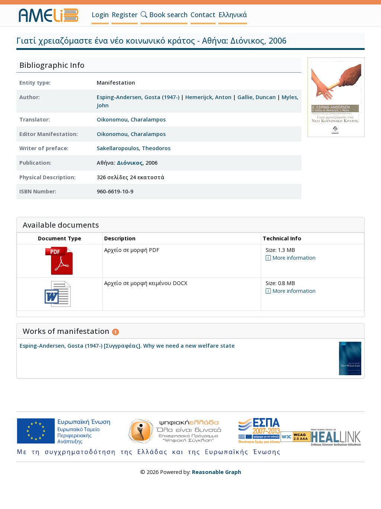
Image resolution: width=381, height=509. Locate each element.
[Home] (51, 15)
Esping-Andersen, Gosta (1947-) (138, 97)
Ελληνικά (232, 14)
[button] (144, 14)
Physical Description (46, 177)
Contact (202, 14)
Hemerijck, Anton (208, 97)
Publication (34, 162)
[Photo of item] (336, 96)
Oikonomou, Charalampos (131, 119)
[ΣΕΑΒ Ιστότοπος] (338, 436)
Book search (167, 14)
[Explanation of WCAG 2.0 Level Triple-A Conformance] (296, 436)
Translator (33, 119)
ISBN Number (37, 191)
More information (293, 257)
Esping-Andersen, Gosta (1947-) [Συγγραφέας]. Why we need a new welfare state (127, 345)
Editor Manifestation (47, 133)
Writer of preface (43, 148)
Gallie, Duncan (256, 97)
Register (125, 14)
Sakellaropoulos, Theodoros (133, 148)
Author (28, 97)
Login (100, 14)
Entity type (34, 82)
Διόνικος (130, 162)
